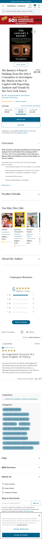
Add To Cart (21, 119)
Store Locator (10, 484)
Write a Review (21, 101)
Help (4, 458)
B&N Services (9, 467)
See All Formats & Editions (30, 106)
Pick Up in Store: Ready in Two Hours (21, 1)
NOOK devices (24, 131)
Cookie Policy (22, 525)
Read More (5, 185)
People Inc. (6, 232)
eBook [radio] (21, 111)
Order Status (9, 488)
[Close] (39, 515)
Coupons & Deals (11, 492)
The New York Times (10, 98)
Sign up (36, 503)
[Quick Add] (10, 225)
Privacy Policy (28, 511)
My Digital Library (21, 133)
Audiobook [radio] (33, 111)
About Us (6, 476)
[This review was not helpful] (39, 379)
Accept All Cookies (21, 535)
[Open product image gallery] (21, 45)
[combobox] (32, 337)
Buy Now (21, 125)
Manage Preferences (21, 529)
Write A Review (21, 322)
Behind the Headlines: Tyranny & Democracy (21, 399)
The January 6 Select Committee (17, 95)
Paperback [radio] (8, 111)
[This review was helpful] (36, 379)
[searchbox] (10, 332)
